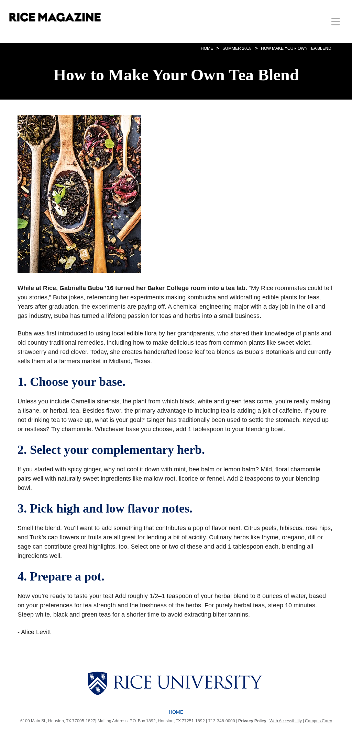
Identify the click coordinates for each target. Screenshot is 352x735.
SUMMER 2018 (237, 48)
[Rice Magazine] (55, 17)
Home (176, 712)
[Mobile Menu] (335, 21)
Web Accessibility (286, 721)
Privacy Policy (252, 721)
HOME (207, 48)
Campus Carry (318, 721)
